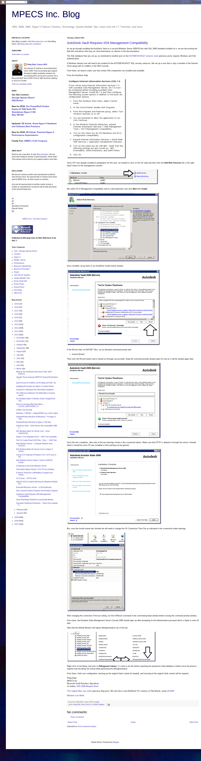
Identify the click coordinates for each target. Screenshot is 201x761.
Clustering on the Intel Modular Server (31, 466)
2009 (16, 517)
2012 (16, 328)
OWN (172, 691)
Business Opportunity (22, 266)
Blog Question (42, 154)
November (20, 341)
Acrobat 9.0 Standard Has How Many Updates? (35, 390)
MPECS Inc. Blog (46, 14)
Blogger (116, 742)
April (18, 365)
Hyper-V (17, 257)
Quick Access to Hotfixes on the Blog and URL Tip (36, 383)
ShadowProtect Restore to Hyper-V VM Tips (33, 422)
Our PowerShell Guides (37, 106)
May (18, 362)
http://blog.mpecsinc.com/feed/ (29, 44)
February (20, 510)
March (19, 369)
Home (133, 722)
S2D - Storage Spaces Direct (25, 251)
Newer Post (72, 722)
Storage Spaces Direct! (23, 97)
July (18, 355)
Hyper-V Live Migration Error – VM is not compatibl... (37, 437)
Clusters (17, 254)
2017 (16, 311)
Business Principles (22, 269)
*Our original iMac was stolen (79, 691)
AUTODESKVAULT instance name (143, 56)
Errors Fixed (19, 284)
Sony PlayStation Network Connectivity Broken (34, 500)
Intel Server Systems (22, 275)
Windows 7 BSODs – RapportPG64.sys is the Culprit (37, 413)
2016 (16, 314)
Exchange (18, 290)
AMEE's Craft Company (35, 141)
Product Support (98, 704)
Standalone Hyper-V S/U (24, 112)
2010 (16, 335)
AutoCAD (77, 704)
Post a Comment (77, 717)
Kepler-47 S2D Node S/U (24, 109)
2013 (16, 324)
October (19, 345)
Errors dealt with (20, 281)
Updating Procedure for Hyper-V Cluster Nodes (35, 386)
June (18, 358)
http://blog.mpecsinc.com (38, 41)
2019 (16, 304)
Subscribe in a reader (20, 54)
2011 (16, 331)
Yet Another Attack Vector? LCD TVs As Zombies (35, 469)
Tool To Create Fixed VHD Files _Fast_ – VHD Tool (36, 440)
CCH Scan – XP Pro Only (26, 478)
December (20, 338)
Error (83, 704)
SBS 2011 (18, 293)
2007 (16, 524)
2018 (16, 307)
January (19, 513)
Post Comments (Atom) (87, 726)
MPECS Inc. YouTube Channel (35, 219)
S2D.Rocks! (17, 100)
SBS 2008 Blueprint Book (87, 686)
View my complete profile (22, 84)
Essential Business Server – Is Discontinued (33, 487)
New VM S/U (18, 115)
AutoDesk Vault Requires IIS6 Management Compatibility (107, 43)
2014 (16, 321)
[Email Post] (108, 704)
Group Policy (19, 287)
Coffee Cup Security (24, 410)
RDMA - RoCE (19, 260)
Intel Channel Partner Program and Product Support (37, 491)
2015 (16, 317)
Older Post (194, 722)
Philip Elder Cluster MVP (37, 65)
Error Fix (88, 704)
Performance (19, 263)
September (21, 348)
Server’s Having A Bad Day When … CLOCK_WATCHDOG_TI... (30, 405)
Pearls (16, 272)
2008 (16, 521)
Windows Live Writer (75, 695)
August (19, 351)
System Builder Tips (22, 278)
